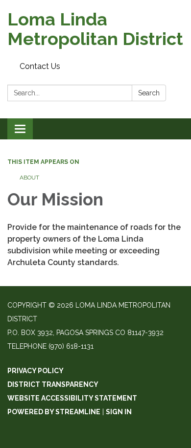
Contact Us (40, 66)
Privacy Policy (35, 371)
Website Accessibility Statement (72, 398)
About (29, 177)
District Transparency (52, 384)
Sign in (119, 412)
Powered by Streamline (53, 412)
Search (149, 93)
